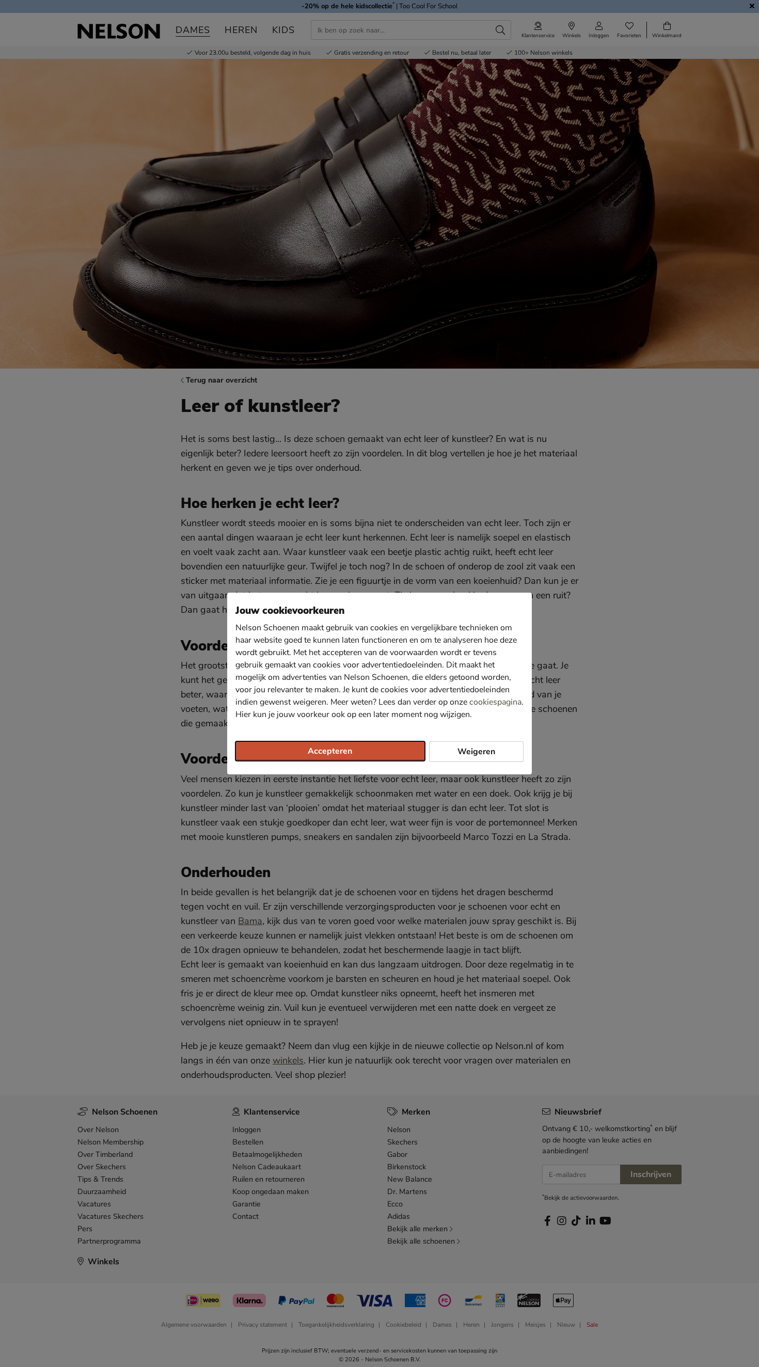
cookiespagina (495, 702)
